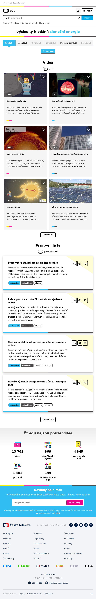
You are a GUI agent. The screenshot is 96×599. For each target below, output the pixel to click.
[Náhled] (79, 263)
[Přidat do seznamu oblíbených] (43, 76)
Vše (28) (9, 42)
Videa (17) (22, 42)
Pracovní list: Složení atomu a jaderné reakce (33, 262)
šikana (41, 23)
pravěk (34, 23)
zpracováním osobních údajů (48, 513)
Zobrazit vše (48, 234)
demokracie (19, 23)
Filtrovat (50, 51)
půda (47, 23)
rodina (28, 23)
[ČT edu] (9, 11)
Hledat (87, 18)
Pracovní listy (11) (68, 42)
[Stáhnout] (74, 263)
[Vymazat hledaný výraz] (79, 18)
